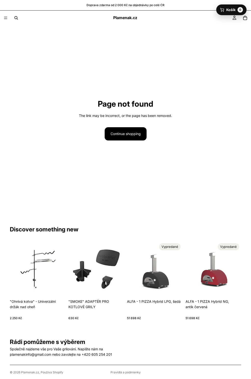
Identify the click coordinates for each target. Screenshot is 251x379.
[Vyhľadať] (16, 18)
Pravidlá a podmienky (126, 372)
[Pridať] (57, 289)
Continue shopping (126, 134)
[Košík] (245, 18)
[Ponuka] (5, 18)
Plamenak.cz (30, 372)
